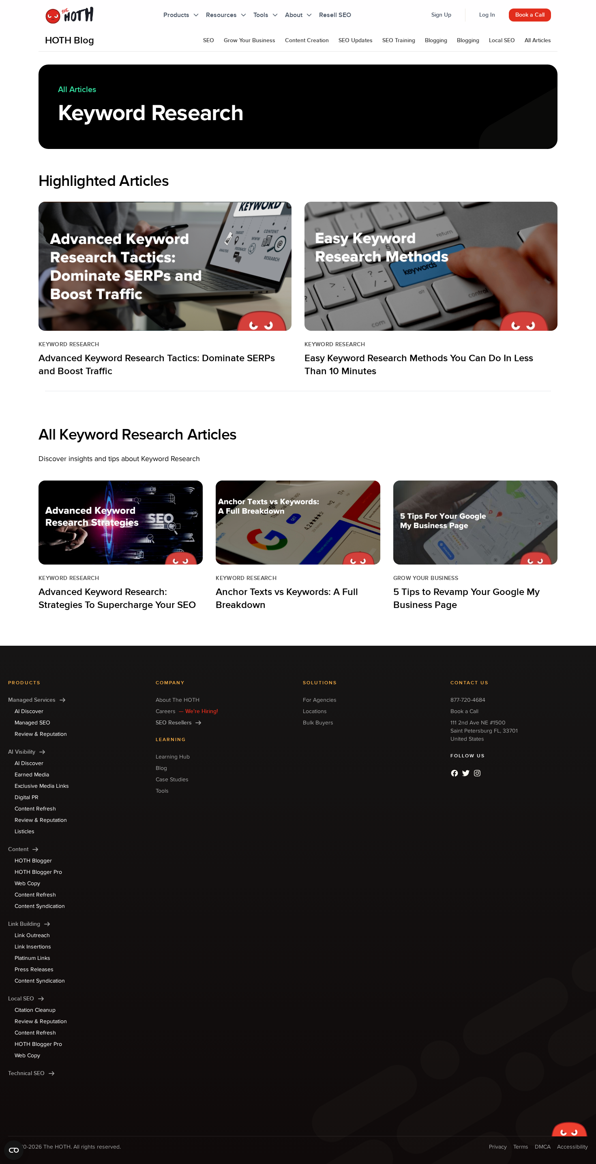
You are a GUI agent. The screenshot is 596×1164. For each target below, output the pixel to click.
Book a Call (530, 14)
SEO (208, 40)
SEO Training (398, 40)
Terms (520, 1146)
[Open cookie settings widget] (14, 1150)
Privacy (498, 1146)
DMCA (543, 1146)
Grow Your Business (249, 40)
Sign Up (441, 14)
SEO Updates (356, 40)
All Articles (538, 40)
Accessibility (572, 1146)
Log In (487, 14)
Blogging (436, 40)
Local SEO (502, 40)
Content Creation (307, 40)
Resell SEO (335, 15)
